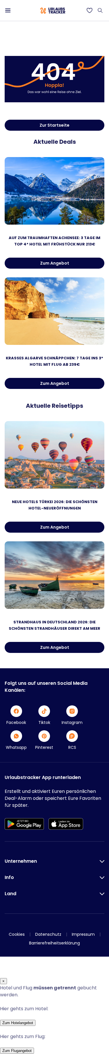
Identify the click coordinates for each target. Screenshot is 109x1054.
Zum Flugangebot (17, 1050)
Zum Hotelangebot (17, 1023)
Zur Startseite (54, 125)
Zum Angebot (54, 263)
